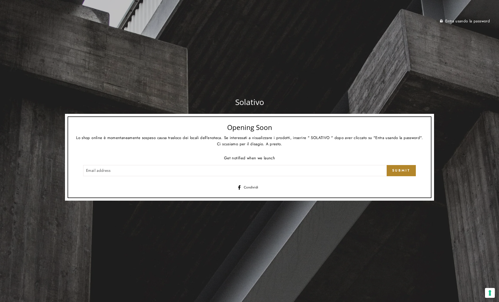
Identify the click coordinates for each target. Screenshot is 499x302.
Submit (401, 170)
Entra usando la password (467, 21)
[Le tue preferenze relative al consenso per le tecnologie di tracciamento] (490, 293)
